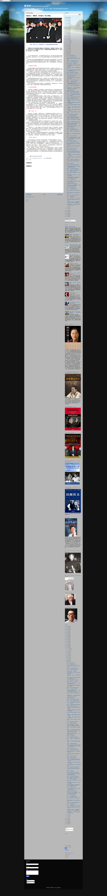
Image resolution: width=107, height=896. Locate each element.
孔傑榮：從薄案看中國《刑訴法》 (73, 98)
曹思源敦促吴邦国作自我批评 (72, 183)
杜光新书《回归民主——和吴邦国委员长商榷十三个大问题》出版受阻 (73, 202)
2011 (67, 210)
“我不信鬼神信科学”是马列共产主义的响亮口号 (74, 303)
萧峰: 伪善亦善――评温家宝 (72, 63)
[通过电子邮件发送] (46, 158)
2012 (67, 39)
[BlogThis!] (47, 158)
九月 (68, 45)
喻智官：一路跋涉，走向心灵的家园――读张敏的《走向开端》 (73, 170)
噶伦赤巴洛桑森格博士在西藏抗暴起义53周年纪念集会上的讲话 (73, 178)
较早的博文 (59, 194)
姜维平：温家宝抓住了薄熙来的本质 (73, 159)
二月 (68, 814)
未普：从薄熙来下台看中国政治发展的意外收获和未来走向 (73, 70)
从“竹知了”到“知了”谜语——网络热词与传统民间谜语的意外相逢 (75, 245)
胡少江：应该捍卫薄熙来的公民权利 (73, 93)
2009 (67, 213)
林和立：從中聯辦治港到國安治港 (73, 168)
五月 (68, 51)
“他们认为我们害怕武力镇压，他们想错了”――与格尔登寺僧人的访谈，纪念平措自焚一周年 (73, 138)
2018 (67, 30)
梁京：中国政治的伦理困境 (71, 115)
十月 (68, 43)
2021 (67, 26)
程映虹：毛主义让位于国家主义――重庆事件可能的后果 (73, 126)
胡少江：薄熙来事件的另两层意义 (73, 129)
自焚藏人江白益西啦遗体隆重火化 (73, 60)
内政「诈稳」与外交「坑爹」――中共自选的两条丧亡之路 (73, 76)
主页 (44, 194)
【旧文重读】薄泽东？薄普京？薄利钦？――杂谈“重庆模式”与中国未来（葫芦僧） (73, 152)
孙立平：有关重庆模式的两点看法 (73, 142)
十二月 (68, 40)
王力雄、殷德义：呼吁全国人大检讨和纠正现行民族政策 (73, 181)
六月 (68, 49)
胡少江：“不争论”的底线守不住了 (72, 62)
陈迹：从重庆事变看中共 (71, 55)
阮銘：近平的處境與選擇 (71, 187)
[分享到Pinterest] (50, 158)
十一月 (68, 42)
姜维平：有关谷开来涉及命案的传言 (73, 91)
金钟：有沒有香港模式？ (71, 196)
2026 (67, 626)
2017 (67, 32)
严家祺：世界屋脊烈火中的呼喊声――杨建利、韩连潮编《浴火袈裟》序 (73, 118)
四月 (68, 52)
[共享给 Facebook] (49, 158)
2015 (67, 35)
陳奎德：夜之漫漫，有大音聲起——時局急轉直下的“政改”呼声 (73, 124)
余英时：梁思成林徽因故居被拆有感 (73, 195)
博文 (67, 828)
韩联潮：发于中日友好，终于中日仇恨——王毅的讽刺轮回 (74, 235)
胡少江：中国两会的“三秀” (71, 179)
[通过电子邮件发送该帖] (44, 158)
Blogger (56, 887)
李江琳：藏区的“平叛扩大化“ (72, 140)
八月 (68, 46)
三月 (68, 54)
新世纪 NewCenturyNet (36, 6)
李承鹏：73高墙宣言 (70, 163)
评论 (67, 830)
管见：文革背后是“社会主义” (72, 664)
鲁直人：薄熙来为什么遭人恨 (72, 148)
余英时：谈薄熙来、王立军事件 (72, 73)
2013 (67, 38)
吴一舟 (67, 857)
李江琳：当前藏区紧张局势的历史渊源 (73, 704)
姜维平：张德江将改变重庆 (71, 149)
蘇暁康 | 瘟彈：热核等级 (73, 263)
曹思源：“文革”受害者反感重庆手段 (73, 687)
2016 (67, 33)
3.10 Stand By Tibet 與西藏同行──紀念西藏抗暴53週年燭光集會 (74, 185)
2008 (67, 214)
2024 (67, 21)
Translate (73, 222)
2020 (67, 27)
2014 (67, 36)
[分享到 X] (48, 158)
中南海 (30, 159)
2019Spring (68, 854)
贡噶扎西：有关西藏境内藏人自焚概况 (73, 729)
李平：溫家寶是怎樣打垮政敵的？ (73, 114)
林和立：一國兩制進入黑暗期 (72, 81)
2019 (67, 29)
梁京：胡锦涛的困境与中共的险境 (73, 72)
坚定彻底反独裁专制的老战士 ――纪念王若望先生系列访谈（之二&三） (73, 83)
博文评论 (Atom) (31, 196)
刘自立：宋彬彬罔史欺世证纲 (72, 743)
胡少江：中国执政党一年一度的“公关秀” (74, 805)
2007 (67, 216)
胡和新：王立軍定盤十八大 (71, 128)
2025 (67, 20)
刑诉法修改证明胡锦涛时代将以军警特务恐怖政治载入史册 (73, 167)
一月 (68, 208)
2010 (67, 211)
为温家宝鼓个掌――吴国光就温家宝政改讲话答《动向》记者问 (73, 88)
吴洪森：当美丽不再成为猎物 (70, 226)
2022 (67, 24)
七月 (68, 48)
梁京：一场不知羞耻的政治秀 (72, 188)
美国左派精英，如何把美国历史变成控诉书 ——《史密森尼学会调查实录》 (75, 312)
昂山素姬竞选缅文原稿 (71, 90)
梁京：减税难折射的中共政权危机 (73, 164)
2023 (67, 23)
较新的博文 (28, 194)
